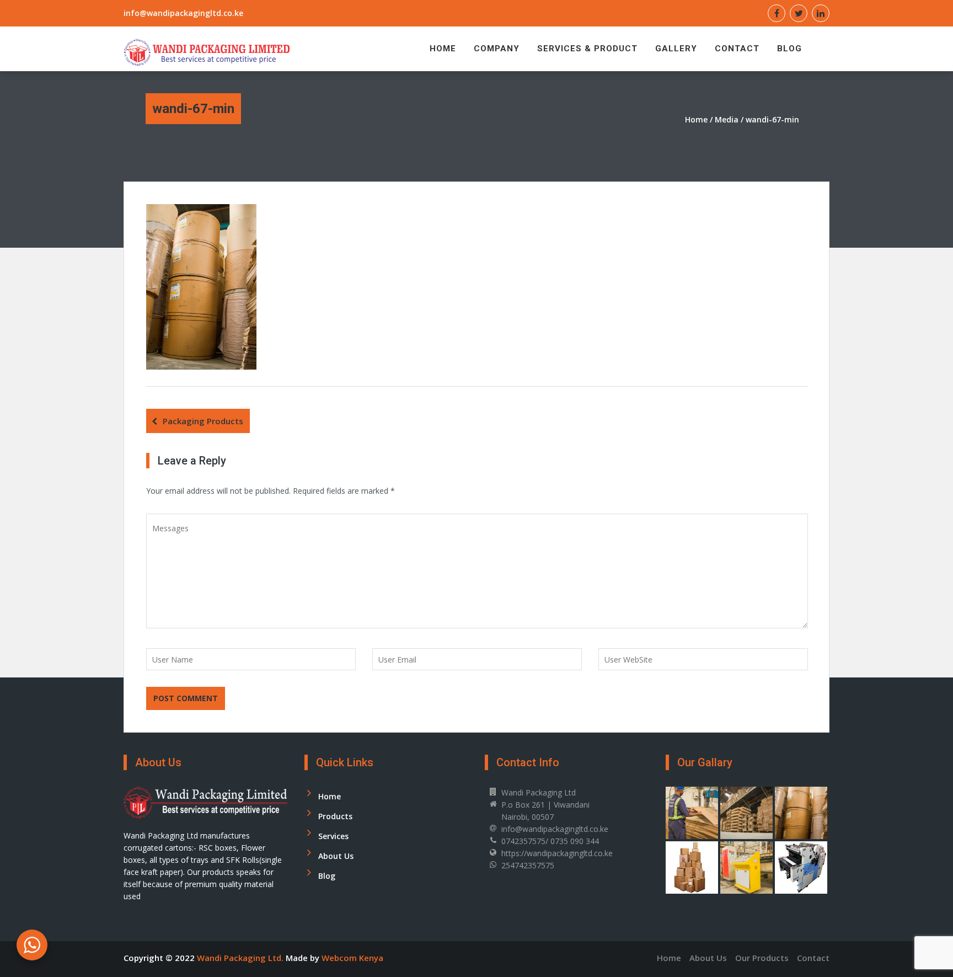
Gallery (676, 49)
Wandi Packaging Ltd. (241, 957)
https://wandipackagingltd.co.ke (557, 853)
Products (335, 816)
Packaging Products (203, 420)
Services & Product (587, 49)
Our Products (762, 957)
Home (443, 49)
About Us (336, 856)
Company (497, 49)
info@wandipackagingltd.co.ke (183, 13)
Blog (789, 49)
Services (333, 836)
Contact (737, 49)
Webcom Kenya (352, 957)
